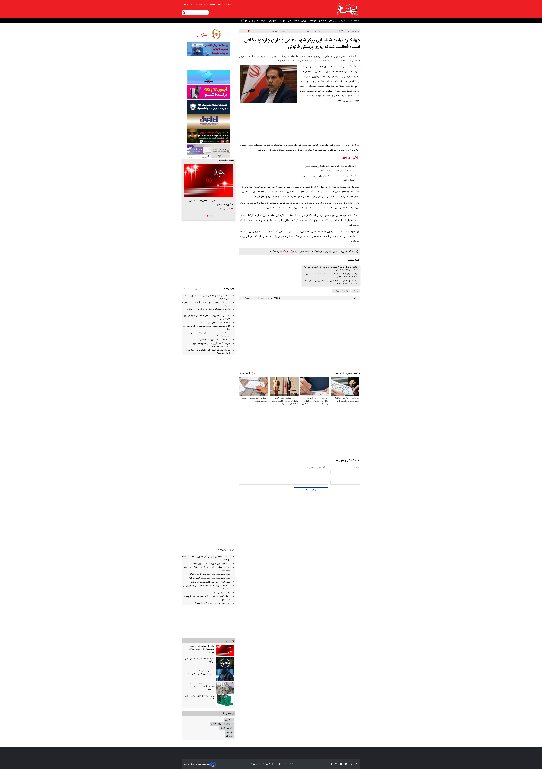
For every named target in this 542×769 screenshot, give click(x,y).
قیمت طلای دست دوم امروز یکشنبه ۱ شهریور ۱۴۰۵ (209, 578)
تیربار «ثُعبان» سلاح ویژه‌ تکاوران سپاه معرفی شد (210, 582)
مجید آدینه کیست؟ (222, 592)
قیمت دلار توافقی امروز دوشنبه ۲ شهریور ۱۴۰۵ (211, 339)
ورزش (303, 20)
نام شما (357, 467)
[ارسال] (341, 31)
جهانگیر (356, 290)
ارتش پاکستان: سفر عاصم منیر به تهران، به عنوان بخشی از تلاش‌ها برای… (206, 304)
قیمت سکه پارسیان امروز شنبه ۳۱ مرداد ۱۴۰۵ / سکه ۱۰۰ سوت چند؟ (207, 569)
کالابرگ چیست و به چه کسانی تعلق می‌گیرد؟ (199, 660)
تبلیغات (213, 4)
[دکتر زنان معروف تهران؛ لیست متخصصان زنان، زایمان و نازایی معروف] (225, 651)
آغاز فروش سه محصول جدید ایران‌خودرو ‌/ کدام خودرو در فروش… (206, 328)
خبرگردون (228, 719)
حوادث (283, 20)
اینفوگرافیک (272, 20)
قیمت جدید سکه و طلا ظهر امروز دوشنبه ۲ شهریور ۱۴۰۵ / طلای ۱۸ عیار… (206, 297)
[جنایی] (208, 136)
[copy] (354, 298)
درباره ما (219, 4)
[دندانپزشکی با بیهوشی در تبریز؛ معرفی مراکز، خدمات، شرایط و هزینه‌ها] (225, 688)
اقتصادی (322, 20)
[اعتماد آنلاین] (348, 9)
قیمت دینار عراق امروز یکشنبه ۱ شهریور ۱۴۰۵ (211, 563)
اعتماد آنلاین (260, 764)
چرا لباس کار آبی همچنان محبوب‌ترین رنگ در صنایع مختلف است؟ (200, 673)
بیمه (263, 20)
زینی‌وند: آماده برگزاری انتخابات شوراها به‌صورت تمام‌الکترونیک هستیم (211, 345)
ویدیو (235, 20)
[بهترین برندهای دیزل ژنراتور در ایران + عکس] (225, 700)
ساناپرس (229, 732)
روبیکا (292, 251)
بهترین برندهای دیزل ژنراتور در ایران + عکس (199, 697)
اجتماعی (312, 20)
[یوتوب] (339, 764)
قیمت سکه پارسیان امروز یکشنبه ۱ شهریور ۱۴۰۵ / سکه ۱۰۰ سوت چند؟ (206, 558)
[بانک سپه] (208, 107)
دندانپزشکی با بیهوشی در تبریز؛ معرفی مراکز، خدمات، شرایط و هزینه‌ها (201, 686)
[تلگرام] (344, 764)
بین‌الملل (333, 20)
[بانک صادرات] (208, 77)
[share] (249, 31)
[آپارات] (329, 764)
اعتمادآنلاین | (352, 66)
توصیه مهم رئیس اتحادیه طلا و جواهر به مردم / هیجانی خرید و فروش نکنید (206, 334)
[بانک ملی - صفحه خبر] (208, 34)
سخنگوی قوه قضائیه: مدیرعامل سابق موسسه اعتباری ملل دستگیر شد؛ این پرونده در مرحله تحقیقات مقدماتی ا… (331, 282)
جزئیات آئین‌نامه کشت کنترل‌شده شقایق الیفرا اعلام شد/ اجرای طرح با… (207, 598)
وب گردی (230, 640)
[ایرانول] (208, 121)
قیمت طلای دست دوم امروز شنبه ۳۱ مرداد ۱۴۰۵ (210, 574)
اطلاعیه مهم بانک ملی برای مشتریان (215, 322)
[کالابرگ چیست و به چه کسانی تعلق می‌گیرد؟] (225, 663)
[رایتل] (208, 92)
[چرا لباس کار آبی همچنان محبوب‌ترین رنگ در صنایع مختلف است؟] (225, 675)
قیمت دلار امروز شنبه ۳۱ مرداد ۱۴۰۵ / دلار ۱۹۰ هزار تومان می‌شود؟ (206, 587)
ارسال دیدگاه (311, 489)
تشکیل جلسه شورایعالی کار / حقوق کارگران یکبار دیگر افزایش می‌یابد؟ (208, 352)
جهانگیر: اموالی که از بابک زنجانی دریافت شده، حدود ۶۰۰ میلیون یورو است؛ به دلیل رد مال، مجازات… (331, 275)
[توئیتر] (334, 764)
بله (283, 251)
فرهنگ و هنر (293, 20)
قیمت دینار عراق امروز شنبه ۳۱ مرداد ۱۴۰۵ (212, 603)
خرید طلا (229, 736)
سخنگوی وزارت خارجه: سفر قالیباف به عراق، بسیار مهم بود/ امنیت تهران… (206, 317)
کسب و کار (254, 20)
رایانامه (357, 477)
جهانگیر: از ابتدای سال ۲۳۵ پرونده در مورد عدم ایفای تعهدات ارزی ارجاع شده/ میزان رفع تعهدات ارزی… (331, 268)
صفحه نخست (353, 20)
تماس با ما (227, 4)
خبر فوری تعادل (226, 728)
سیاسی (342, 20)
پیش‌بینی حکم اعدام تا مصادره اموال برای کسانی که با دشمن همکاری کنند (328, 178)
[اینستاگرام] (349, 764)
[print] (339, 31)
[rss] (355, 764)
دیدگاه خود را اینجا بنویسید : (316, 467)
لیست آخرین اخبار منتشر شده (193, 288)
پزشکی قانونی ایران (340, 290)
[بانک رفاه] (208, 151)
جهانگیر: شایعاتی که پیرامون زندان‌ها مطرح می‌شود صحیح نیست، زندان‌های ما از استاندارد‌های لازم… (329, 168)
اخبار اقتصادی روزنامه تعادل (221, 724)
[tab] (212, 216)
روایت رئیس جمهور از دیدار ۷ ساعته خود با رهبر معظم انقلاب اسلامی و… (210, 202)
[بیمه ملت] (208, 49)
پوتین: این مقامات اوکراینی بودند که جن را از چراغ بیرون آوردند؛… (207, 310)
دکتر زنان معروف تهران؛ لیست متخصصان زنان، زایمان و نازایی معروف (201, 649)
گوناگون (243, 20)
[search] (184, 12)
